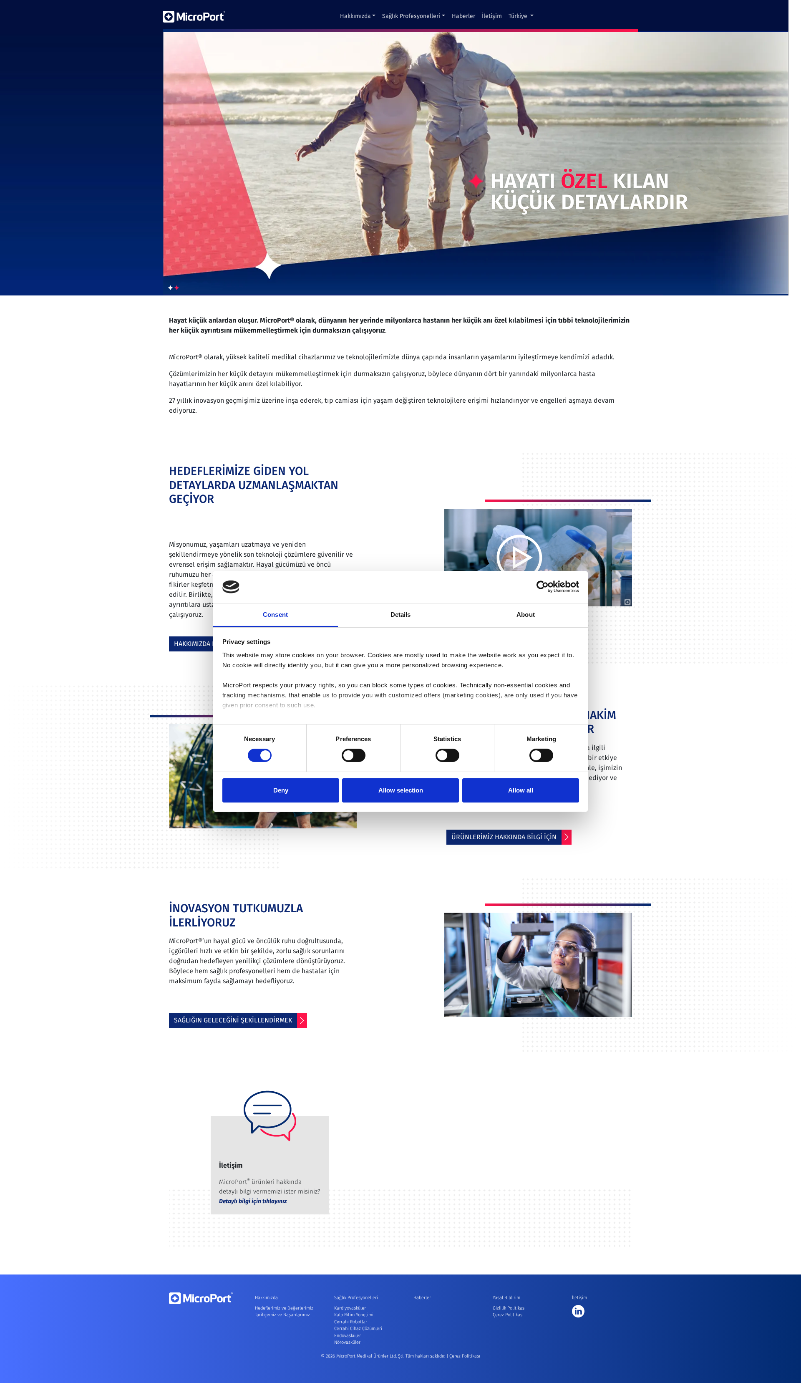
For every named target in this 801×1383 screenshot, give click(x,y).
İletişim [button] (492, 16)
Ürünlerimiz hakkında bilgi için (504, 837)
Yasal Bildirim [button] (506, 1297)
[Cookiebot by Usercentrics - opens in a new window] (542, 586)
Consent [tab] (275, 614)
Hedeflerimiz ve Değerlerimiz (284, 1308)
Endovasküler (347, 1335)
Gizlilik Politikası (509, 1308)
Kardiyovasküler (350, 1308)
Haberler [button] (463, 16)
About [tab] (525, 614)
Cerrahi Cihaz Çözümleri (358, 1328)
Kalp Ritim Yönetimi (353, 1314)
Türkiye (519, 16)
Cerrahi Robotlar (350, 1322)
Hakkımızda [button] (355, 16)
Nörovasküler (347, 1342)
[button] (170, 288)
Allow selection (400, 790)
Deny (280, 790)
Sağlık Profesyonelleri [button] (411, 16)
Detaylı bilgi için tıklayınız (253, 1201)
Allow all (520, 790)
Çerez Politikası (508, 1314)
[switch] (353, 755)
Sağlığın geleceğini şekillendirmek (233, 1020)
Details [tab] (400, 614)
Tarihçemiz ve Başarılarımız (282, 1314)
